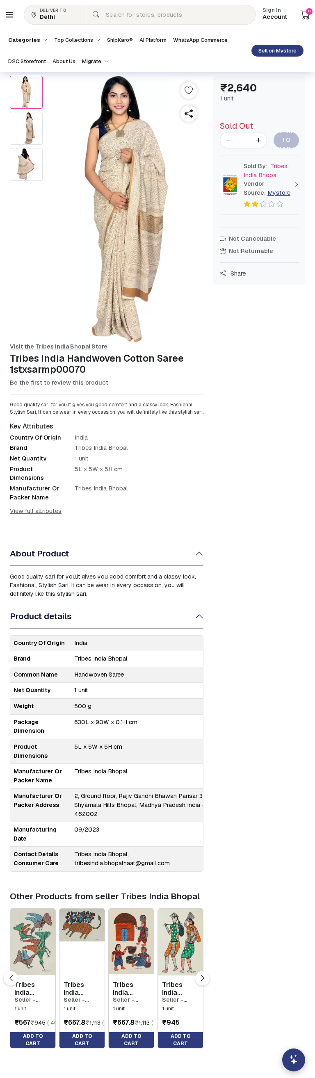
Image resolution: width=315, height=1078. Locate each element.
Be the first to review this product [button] (59, 382)
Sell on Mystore (277, 50)
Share (237, 273)
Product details (41, 616)
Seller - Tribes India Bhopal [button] (31, 999)
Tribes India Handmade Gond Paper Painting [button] (31, 988)
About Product (39, 553)
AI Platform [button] (153, 39)
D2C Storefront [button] (27, 61)
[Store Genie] (293, 1059)
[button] (9, 14)
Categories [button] (24, 39)
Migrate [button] (92, 61)
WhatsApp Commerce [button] (200, 39)
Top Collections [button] (74, 39)
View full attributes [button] (36, 511)
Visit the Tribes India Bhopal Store (58, 346)
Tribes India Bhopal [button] (266, 170)
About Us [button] (63, 61)
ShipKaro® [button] (120, 39)
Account (274, 14)
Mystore (278, 192)
